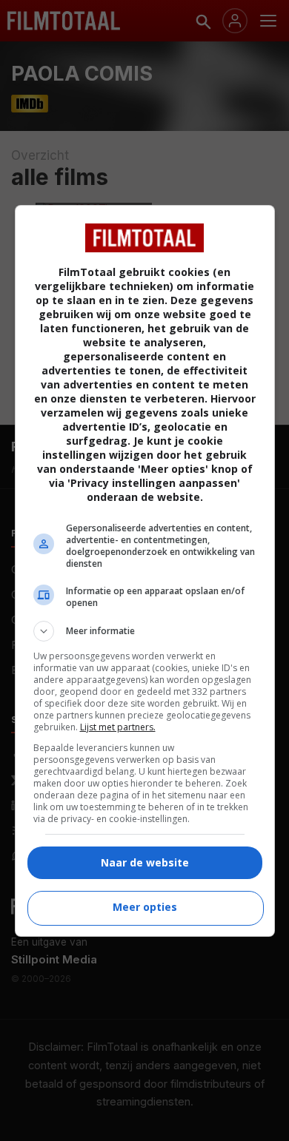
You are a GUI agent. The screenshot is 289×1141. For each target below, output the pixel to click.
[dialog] (145, 571)
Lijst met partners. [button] (118, 727)
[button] (144, 631)
